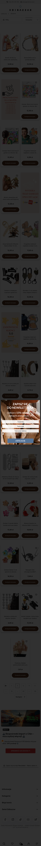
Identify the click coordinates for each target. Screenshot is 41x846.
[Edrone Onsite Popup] (20, 423)
